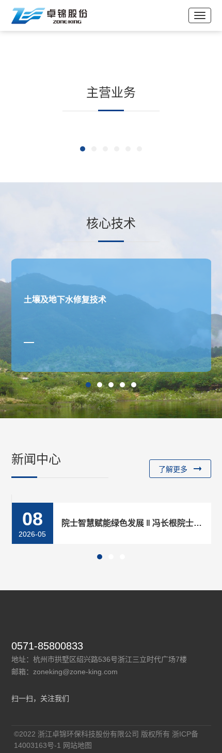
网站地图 (77, 745)
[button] (82, 148)
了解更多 (172, 469)
